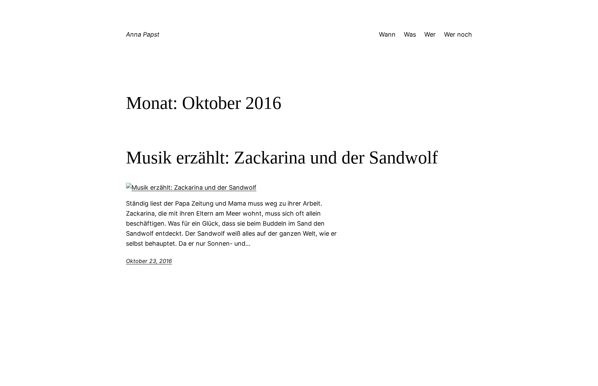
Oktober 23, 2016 (149, 260)
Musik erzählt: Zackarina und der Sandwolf (282, 157)
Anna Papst (143, 34)
